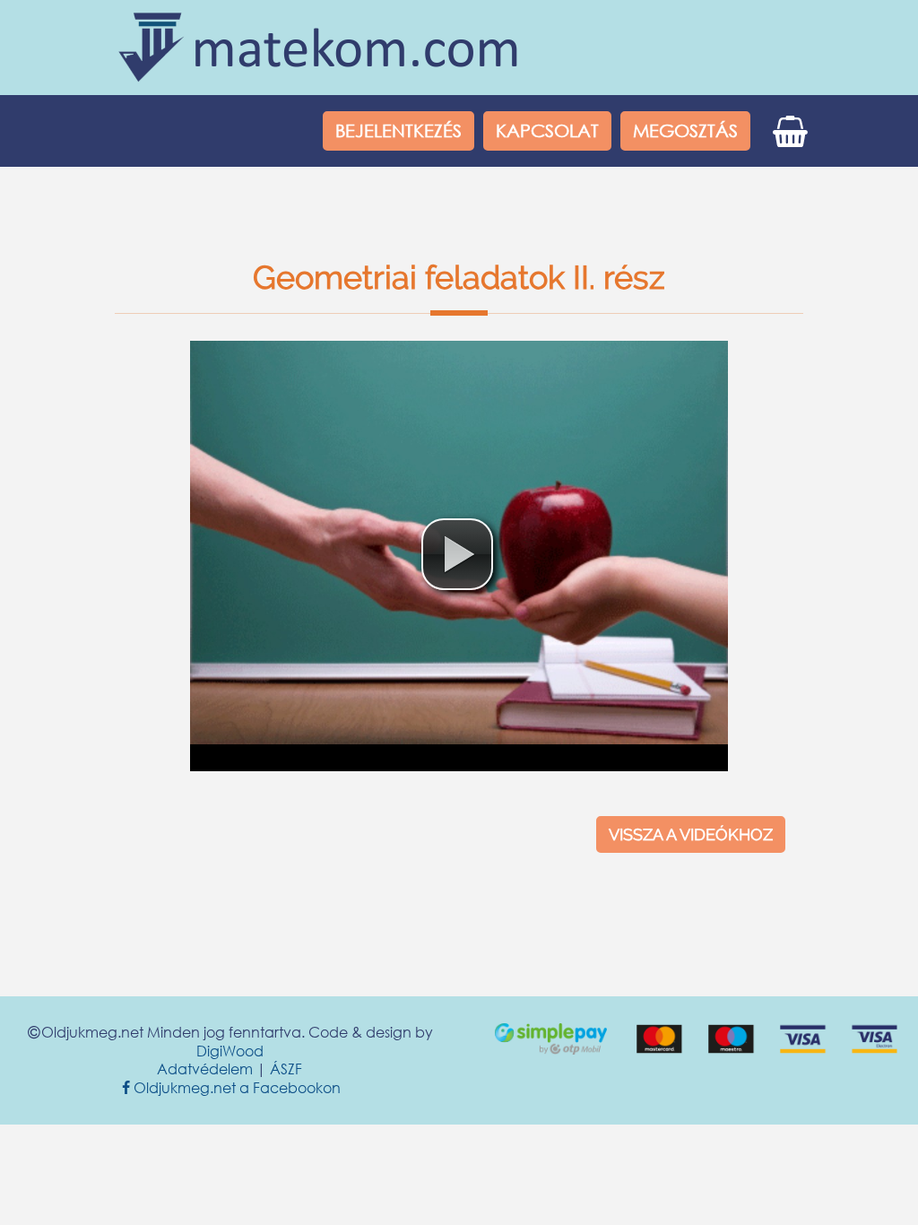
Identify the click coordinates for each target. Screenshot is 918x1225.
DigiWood (230, 1050)
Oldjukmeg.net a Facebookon (231, 1087)
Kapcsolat (547, 130)
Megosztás (685, 130)
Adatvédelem (205, 1068)
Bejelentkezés (398, 130)
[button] (457, 554)
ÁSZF (286, 1068)
